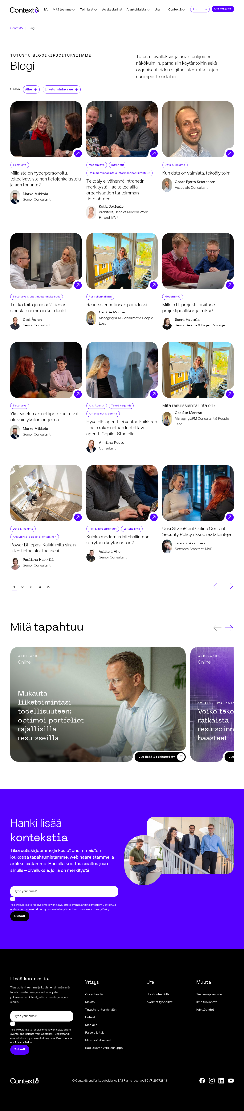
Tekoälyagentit (121, 405)
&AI (46, 9)
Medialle (91, 1025)
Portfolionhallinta (100, 296)
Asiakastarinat (112, 9)
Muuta (203, 982)
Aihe (28, 89)
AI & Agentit (96, 405)
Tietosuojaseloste (209, 994)
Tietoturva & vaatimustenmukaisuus (36, 296)
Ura (157, 9)
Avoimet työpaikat (160, 1002)
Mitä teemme (62, 9)
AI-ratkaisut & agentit (103, 413)
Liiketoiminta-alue (59, 89)
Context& (174, 9)
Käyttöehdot (205, 1009)
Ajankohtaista (136, 9)
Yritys (92, 982)
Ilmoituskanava (207, 1002)
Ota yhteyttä (222, 9)
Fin (195, 9)
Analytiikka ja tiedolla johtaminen (34, 537)
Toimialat (86, 9)
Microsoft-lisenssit (98, 1040)
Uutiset (90, 1017)
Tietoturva (19, 165)
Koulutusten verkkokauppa (104, 1048)
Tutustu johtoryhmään (100, 1009)
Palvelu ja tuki (94, 1032)
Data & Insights (175, 165)
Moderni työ (97, 165)
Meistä (90, 1002)
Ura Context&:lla (158, 994)
